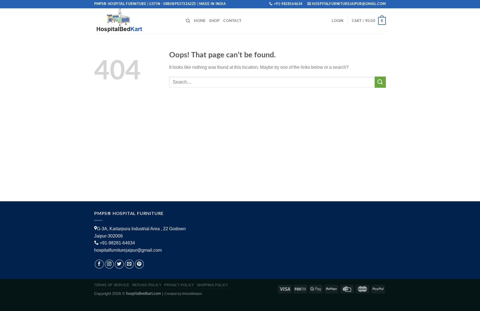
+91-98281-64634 (117, 243)
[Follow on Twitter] (119, 264)
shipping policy (212, 285)
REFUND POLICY (147, 285)
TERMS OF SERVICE (111, 285)
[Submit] (380, 82)
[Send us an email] (129, 264)
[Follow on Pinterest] (139, 264)
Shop (214, 21)
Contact (232, 21)
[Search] (188, 21)
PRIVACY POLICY (179, 285)
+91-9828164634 (288, 4)
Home (199, 21)
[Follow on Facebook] (99, 264)
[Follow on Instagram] (109, 264)
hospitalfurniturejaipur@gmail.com (128, 250)
